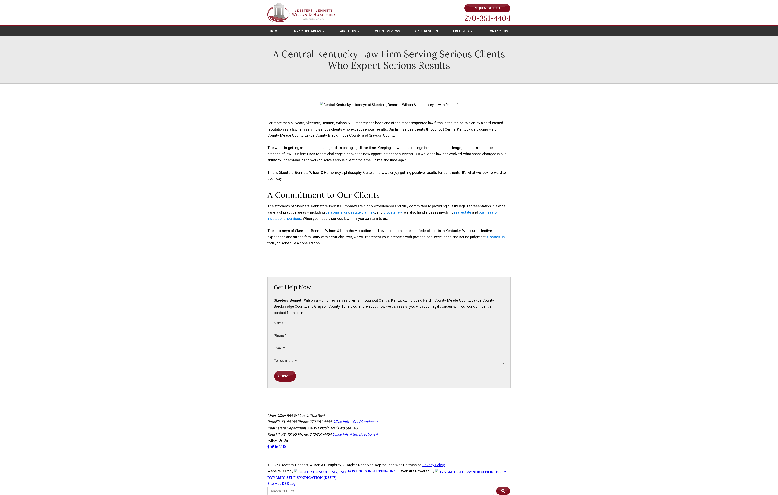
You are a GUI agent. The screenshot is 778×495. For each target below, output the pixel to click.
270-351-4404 (487, 18)
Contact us (496, 237)
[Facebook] (268, 447)
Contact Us (497, 31)
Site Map (274, 483)
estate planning (363, 212)
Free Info (461, 31)
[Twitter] (272, 447)
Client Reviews (387, 31)
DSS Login (290, 483)
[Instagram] (281, 447)
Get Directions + (365, 422)
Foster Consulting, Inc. (372, 471)
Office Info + (342, 422)
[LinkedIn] (277, 447)
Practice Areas (308, 31)
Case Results (426, 31)
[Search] (503, 491)
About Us (348, 31)
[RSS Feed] (284, 447)
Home (274, 31)
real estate (462, 212)
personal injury (337, 212)
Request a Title (487, 8)
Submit (285, 376)
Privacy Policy (433, 465)
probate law (392, 212)
